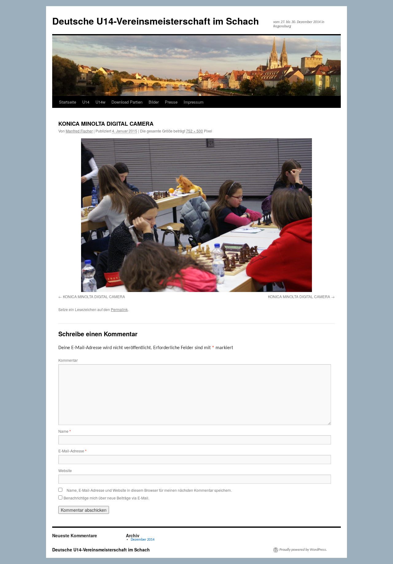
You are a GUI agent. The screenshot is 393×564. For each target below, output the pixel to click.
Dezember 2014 (142, 540)
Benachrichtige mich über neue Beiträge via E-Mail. (106, 497)
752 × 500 (194, 130)
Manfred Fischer (79, 130)
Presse (171, 102)
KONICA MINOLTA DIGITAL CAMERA (94, 296)
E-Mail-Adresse (72, 450)
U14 (85, 102)
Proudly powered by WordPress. (303, 550)
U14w (100, 102)
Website (65, 470)
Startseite (67, 102)
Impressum (194, 102)
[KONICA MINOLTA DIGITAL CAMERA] (196, 215)
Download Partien (126, 102)
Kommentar (68, 360)
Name (64, 431)
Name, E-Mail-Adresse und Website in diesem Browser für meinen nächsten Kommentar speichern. (149, 490)
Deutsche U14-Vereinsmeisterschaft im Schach (155, 20)
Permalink (119, 309)
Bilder (154, 102)
